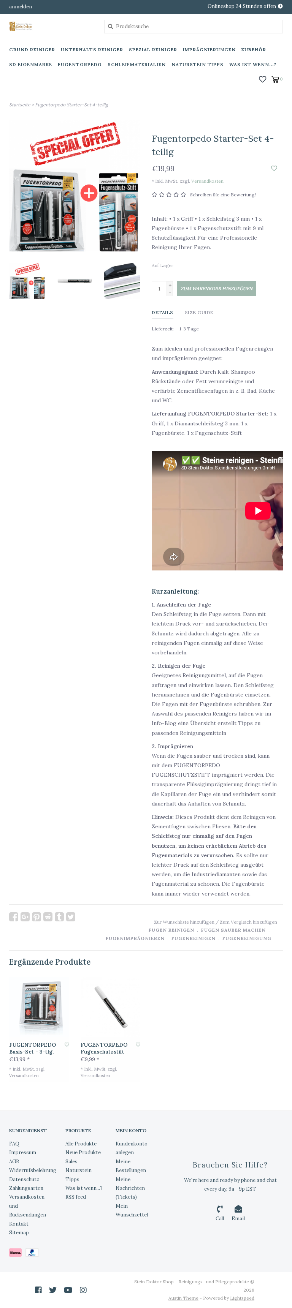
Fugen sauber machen (233, 930)
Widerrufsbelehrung (32, 1170)
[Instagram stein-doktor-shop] (83, 1290)
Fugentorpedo (80, 64)
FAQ (14, 1144)
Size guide (199, 312)
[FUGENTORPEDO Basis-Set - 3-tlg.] (39, 1007)
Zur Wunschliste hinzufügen (184, 922)
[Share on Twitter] (70, 916)
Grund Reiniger (32, 49)
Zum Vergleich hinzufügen (248, 922)
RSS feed (75, 1197)
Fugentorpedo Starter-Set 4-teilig (71, 104)
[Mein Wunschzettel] (263, 78)
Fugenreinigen (193, 938)
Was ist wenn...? (252, 64)
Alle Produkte (81, 1144)
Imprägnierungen (209, 49)
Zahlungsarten (26, 1188)
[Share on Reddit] (47, 916)
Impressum (22, 1152)
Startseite (19, 104)
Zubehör (253, 49)
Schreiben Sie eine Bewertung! (223, 194)
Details (162, 312)
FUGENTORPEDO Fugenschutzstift (104, 1048)
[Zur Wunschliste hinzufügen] (274, 168)
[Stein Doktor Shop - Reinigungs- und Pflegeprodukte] (51, 26)
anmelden (20, 6)
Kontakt (19, 1224)
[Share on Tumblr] (59, 916)
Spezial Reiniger (153, 49)
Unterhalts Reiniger (92, 49)
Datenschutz (24, 1179)
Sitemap (19, 1232)
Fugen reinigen (171, 930)
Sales (71, 1161)
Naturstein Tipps (197, 64)
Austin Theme (183, 1298)
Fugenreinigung (246, 938)
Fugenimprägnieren (135, 938)
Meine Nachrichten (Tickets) (130, 1188)
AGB (14, 1161)
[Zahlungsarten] (17, 1254)
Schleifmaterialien (137, 64)
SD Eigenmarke (30, 64)
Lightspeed (242, 1298)
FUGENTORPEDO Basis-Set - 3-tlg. (32, 1048)
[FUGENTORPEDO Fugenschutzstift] (111, 1007)
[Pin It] (36, 916)
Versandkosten (207, 181)
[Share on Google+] (25, 916)
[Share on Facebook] (13, 916)
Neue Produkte (83, 1152)
